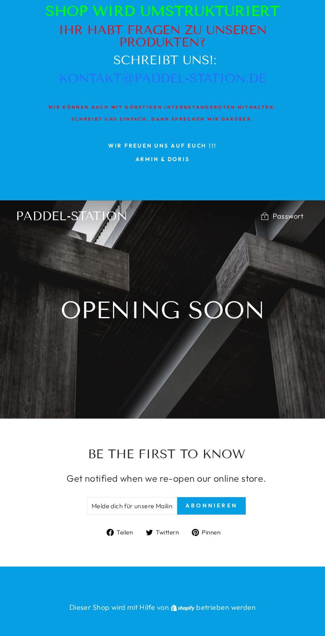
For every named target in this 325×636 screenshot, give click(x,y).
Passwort (288, 216)
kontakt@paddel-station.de (162, 78)
